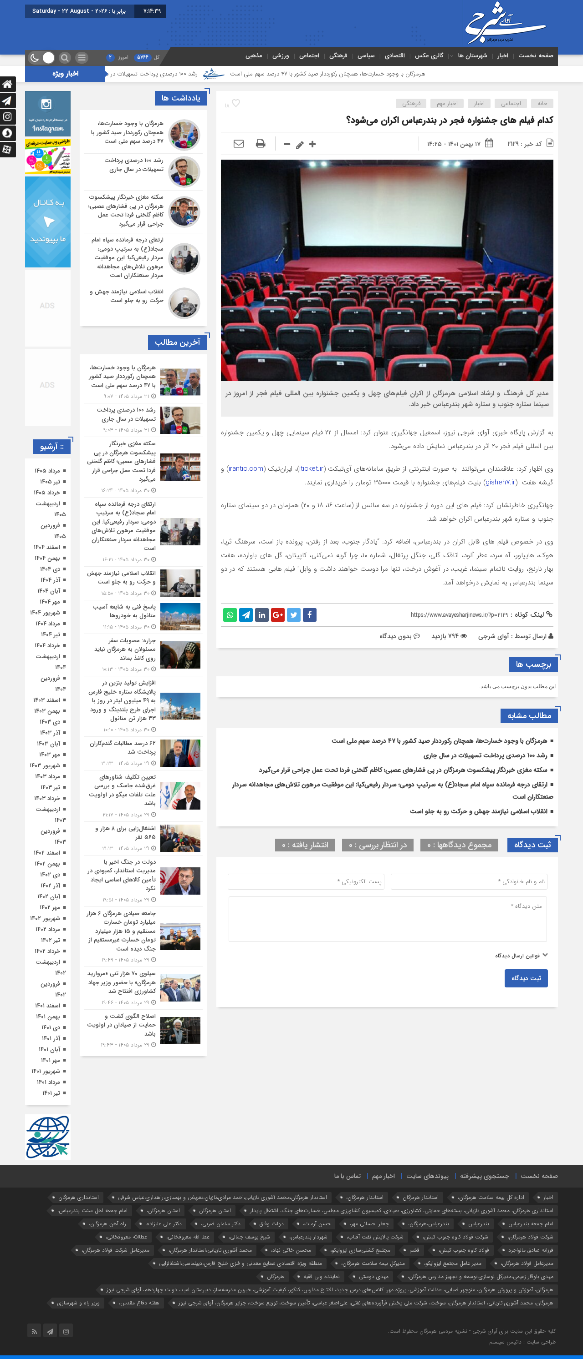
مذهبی (253, 55)
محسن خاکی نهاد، (291, 1250)
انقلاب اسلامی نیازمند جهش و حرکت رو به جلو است (478, 811)
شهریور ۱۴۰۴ (45, 613)
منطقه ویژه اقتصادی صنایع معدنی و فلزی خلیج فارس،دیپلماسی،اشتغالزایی (240, 1263)
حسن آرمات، (317, 1223)
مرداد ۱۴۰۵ (47, 471)
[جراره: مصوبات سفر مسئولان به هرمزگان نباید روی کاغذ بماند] (143, 655)
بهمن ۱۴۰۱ (48, 1017)
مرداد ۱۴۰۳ (47, 776)
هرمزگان (275, 1276)
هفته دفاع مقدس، (139, 1303)
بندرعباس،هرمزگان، (428, 1223)
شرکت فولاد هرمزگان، (530, 1237)
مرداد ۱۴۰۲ (48, 929)
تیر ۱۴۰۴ (50, 634)
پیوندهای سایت (427, 1176)
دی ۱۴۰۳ (50, 722)
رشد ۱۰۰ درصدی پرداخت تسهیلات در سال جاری (204, 74)
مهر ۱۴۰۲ (50, 907)
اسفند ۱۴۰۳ (46, 700)
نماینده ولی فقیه (321, 1276)
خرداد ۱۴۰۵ (47, 493)
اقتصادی (395, 55)
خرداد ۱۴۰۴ (47, 645)
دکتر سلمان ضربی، (220, 1223)
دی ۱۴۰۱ (50, 1027)
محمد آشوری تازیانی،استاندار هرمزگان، (210, 1250)
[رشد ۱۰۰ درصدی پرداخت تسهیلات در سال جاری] (143, 172)
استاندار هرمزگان (421, 1197)
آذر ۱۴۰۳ (50, 733)
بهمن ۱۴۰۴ (47, 558)
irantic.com (246, 468)
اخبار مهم (447, 103)
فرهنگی (338, 55)
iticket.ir (311, 468)
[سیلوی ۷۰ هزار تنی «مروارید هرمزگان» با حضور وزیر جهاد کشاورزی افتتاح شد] (143, 988)
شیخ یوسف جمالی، (249, 1237)
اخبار (502, 55)
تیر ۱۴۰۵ (50, 482)
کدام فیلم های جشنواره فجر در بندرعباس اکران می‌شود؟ (449, 120)
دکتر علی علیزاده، (163, 1223)
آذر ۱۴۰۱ (51, 1038)
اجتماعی (309, 55)
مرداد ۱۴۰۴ (48, 624)
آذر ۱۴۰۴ (50, 580)
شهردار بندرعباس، (308, 1237)
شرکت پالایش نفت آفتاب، (375, 1237)
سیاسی (366, 55)
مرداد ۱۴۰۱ (48, 1082)
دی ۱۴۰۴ (50, 569)
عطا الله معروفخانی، (188, 1237)
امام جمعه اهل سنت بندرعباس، (92, 1210)
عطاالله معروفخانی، (126, 1237)
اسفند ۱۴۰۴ (47, 547)
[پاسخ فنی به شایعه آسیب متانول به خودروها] (143, 617)
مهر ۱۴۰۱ (50, 1060)
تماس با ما (347, 1176)
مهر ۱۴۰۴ (50, 602)
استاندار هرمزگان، (365, 1197)
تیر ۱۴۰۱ (51, 1093)
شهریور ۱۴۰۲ (45, 918)
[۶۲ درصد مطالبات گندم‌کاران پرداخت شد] (143, 753)
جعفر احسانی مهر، (369, 1223)
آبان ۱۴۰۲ (48, 896)
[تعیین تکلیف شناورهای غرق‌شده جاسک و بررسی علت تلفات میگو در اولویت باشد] (143, 795)
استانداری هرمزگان (78, 1197)
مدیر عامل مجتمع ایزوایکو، (452, 1263)
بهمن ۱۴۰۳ (47, 711)
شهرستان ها (472, 55)
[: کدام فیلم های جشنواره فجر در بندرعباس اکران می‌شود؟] (239, 144)
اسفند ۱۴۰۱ (47, 1006)
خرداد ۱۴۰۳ (47, 798)
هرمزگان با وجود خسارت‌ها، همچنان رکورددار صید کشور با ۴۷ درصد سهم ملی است (391, 74)
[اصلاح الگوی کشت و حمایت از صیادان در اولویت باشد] (143, 1030)
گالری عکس (429, 55)
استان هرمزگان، (163, 1210)
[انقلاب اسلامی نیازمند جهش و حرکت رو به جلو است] (143, 302)
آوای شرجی (493, 636)
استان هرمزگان (215, 1210)
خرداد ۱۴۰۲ (47, 951)
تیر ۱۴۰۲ (50, 940)
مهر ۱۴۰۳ (49, 755)
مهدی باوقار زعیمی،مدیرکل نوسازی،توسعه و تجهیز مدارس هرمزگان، (480, 1276)
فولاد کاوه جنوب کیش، (464, 1250)
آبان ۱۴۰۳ (48, 744)
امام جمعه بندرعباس (530, 1223)
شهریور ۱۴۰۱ (45, 1071)
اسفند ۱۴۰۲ (47, 853)
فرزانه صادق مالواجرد (530, 1250)
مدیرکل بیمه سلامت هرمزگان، (373, 1263)
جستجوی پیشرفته (484, 1176)
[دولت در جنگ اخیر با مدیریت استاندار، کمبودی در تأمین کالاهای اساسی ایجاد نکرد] (143, 881)
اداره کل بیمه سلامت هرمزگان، (491, 1197)
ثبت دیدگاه (526, 978)
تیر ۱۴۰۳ (50, 787)
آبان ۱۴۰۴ (48, 591)
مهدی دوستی (374, 1276)
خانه (542, 103)
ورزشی (280, 55)
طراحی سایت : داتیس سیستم (522, 1342)
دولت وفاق (272, 1223)
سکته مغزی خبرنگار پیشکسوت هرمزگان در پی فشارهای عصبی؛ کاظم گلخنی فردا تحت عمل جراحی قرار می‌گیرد (403, 770)
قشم (414, 1250)
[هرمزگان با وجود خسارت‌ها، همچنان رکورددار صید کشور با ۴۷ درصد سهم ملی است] (143, 135)
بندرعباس (478, 1223)
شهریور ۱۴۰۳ (45, 765)
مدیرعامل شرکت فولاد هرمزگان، (115, 1250)
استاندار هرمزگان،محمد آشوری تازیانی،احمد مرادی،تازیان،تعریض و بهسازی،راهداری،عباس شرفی (222, 1197)
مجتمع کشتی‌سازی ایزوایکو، (360, 1250)
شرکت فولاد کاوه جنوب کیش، (455, 1237)
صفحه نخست (535, 55)
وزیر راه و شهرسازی (78, 1303)
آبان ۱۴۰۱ (49, 1049)
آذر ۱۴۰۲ (50, 886)
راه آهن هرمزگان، (107, 1223)
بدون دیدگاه (395, 636)
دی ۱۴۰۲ (50, 875)
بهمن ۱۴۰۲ (47, 864)
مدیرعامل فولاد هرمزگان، (527, 1263)
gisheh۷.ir (500, 482)
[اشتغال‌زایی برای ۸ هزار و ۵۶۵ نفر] (143, 838)
